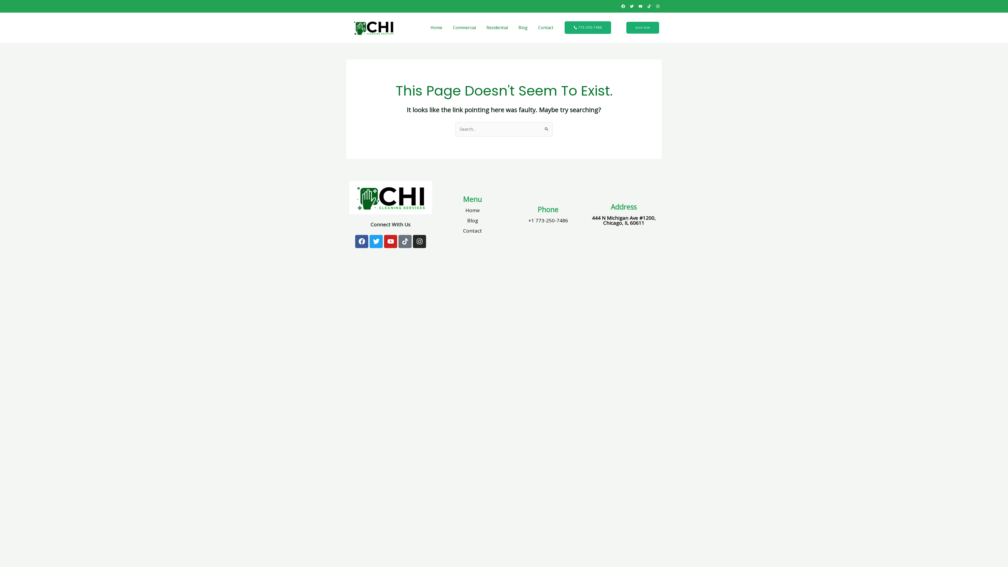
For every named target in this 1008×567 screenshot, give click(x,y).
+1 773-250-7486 (548, 220)
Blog (523, 27)
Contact (545, 27)
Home (436, 27)
